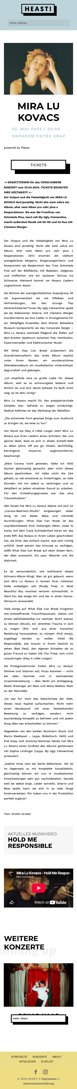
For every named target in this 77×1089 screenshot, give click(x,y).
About (56, 1056)
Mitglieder (27, 1061)
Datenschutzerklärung (38, 1083)
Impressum (49, 1078)
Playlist (47, 1061)
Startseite (19, 1056)
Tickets (38, 165)
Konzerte (40, 1056)
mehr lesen (20, 1018)
